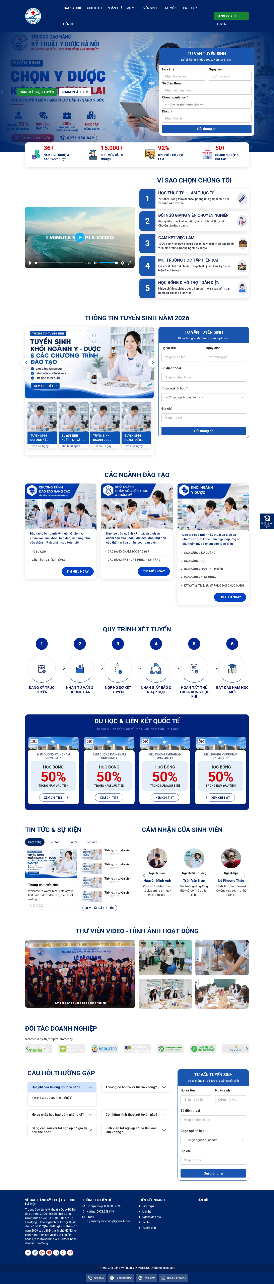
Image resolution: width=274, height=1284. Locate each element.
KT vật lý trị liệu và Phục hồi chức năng (214, 585)
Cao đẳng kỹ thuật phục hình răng (134, 559)
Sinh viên (170, 8)
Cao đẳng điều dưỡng (199, 552)
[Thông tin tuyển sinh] (89, 362)
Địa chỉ (167, 111)
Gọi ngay (99, 1278)
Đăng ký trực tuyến (37, 92)
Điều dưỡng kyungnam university (53, 756)
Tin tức (188, 8)
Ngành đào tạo (119, 8)
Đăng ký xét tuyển (226, 17)
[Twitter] (35, 1253)
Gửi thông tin (206, 129)
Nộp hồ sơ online (176, 1278)
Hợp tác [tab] (54, 842)
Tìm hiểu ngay (78, 571)
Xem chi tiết (53, 797)
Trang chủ (72, 8)
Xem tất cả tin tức (99, 908)
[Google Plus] (42, 1253)
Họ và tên (169, 69)
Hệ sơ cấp (38, 551)
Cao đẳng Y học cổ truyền (203, 569)
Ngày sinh (216, 69)
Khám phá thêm (75, 92)
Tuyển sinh (148, 8)
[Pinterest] (63, 1253)
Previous (2, 92)
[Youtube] (49, 1253)
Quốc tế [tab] (72, 842)
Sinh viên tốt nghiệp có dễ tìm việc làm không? (131, 1130)
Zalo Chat (149, 1278)
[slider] (59, 263)
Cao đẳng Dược (195, 561)
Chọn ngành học (175, 97)
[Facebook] (28, 1253)
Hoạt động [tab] (34, 842)
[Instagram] (70, 1253)
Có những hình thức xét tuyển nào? (131, 1114)
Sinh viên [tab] (91, 842)
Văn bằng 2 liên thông (48, 560)
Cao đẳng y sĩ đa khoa (200, 577)
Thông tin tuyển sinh (43, 885)
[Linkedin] (56, 1253)
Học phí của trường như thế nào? (56, 1087)
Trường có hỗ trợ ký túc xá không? (131, 1087)
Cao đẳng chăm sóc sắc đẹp (128, 551)
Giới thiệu (94, 8)
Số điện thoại (172, 83)
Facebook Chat (124, 1278)
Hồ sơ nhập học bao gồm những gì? (58, 1114)
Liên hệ (68, 24)
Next (272, 92)
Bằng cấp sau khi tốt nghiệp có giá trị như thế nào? (59, 1130)
